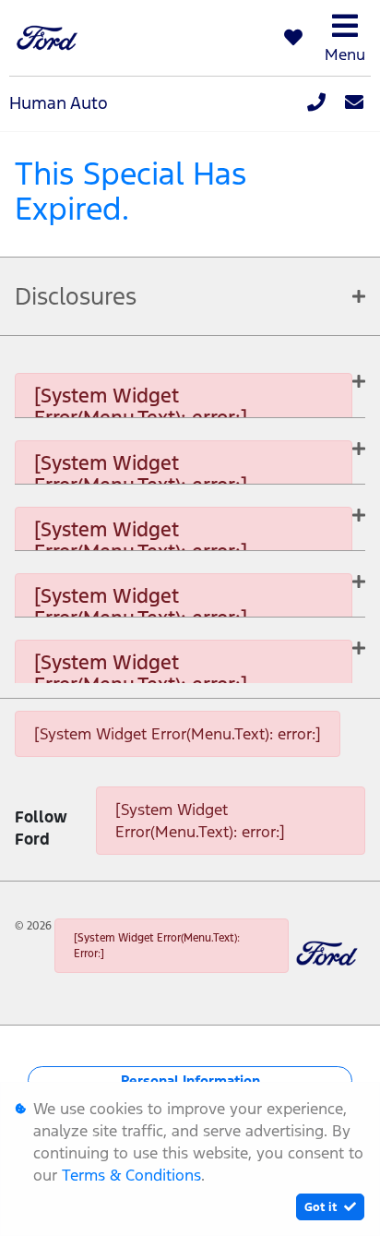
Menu (345, 54)
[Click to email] (354, 103)
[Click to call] (316, 103)
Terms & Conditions (131, 1175)
